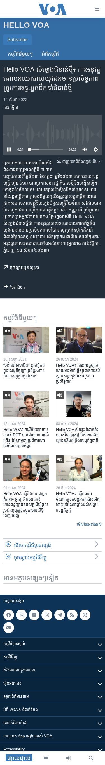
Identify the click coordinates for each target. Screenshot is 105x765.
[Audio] (68, 758)
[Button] (14, 288)
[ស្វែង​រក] (91, 758)
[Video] (46, 758)
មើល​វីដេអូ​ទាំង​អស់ (89, 524)
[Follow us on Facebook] (8, 615)
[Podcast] (85, 615)
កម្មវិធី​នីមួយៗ (20, 54)
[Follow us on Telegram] (59, 615)
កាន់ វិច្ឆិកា (10, 107)
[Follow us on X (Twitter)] (21, 615)
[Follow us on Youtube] (34, 615)
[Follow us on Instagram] (46, 615)
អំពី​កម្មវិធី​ (50, 54)
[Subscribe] (8, 627)
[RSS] (72, 615)
